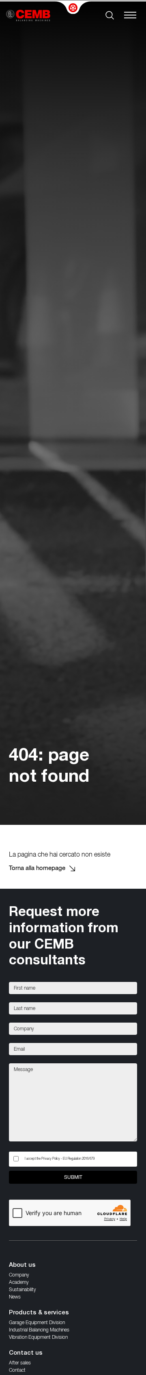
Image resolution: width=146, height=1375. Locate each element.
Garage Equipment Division (37, 1322)
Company (19, 1275)
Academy (19, 1282)
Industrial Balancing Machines (39, 1330)
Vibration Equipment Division (38, 1337)
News (15, 1297)
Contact (17, 1370)
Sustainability (22, 1289)
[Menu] (132, 15)
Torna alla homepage (37, 867)
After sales (20, 1363)
